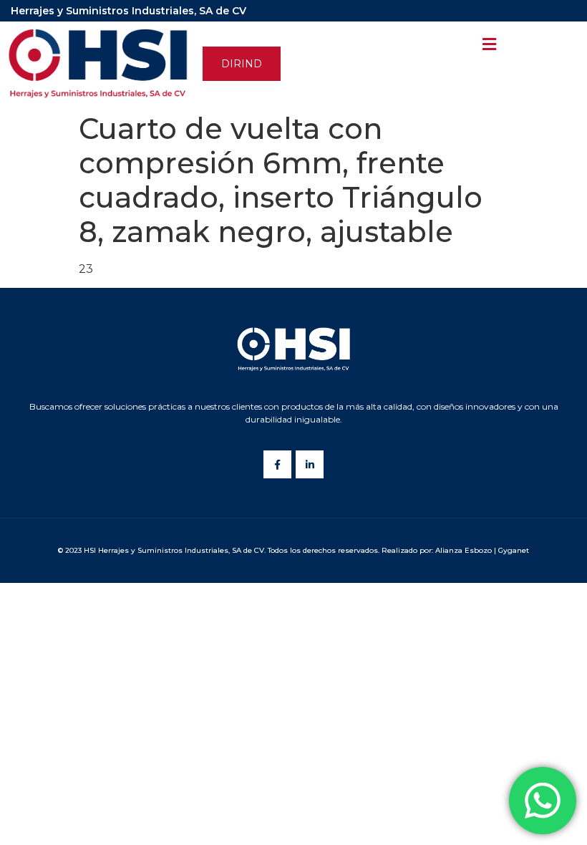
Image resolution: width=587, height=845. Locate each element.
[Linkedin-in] (310, 464)
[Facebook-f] (277, 464)
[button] (242, 64)
